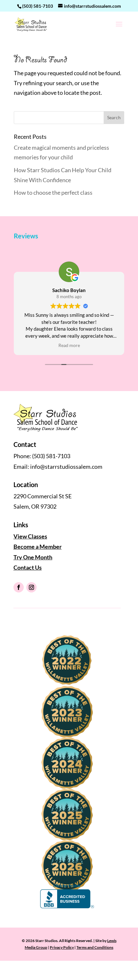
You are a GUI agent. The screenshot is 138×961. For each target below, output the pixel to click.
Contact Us (27, 567)
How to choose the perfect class (53, 192)
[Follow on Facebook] (18, 587)
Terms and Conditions (94, 947)
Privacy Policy (62, 947)
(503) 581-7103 (37, 6)
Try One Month (32, 557)
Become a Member (37, 546)
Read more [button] (69, 345)
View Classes (30, 536)
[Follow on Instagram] (31, 587)
